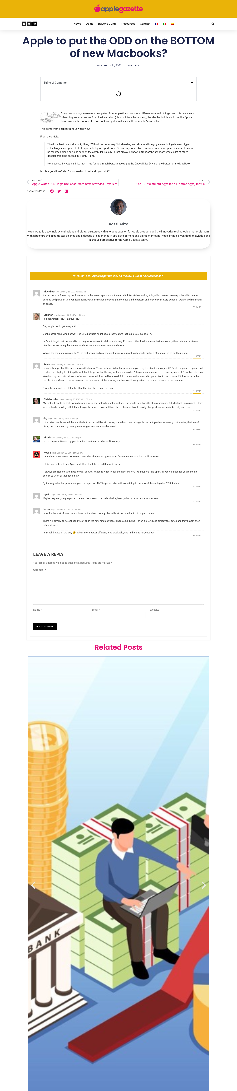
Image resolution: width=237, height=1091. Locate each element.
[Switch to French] (156, 23)
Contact (145, 23)
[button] (212, 23)
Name (37, 609)
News (77, 23)
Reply (198, 307)
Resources (128, 23)
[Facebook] (24, 24)
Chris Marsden (51, 399)
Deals (89, 23)
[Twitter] (29, 24)
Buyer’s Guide (107, 23)
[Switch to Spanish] (172, 23)
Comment (39, 569)
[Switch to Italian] (164, 23)
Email (96, 609)
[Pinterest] (34, 24)
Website (154, 609)
